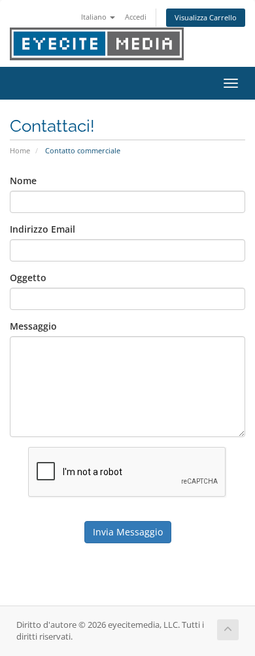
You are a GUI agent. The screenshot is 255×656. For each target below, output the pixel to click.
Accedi (135, 17)
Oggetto (28, 277)
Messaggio (33, 326)
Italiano (95, 17)
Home (20, 150)
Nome (23, 180)
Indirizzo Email (42, 229)
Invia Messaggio (128, 532)
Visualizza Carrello (206, 17)
